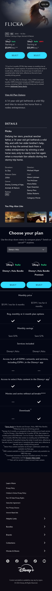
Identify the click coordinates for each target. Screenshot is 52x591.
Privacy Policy (10, 488)
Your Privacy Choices (12, 508)
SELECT (15, 55)
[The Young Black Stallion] (15, 217)
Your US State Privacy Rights (15, 498)
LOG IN (44, 4)
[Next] (47, 217)
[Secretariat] (37, 217)
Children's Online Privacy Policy (16, 493)
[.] (7, 561)
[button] (26, 518)
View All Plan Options (15, 95)
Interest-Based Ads (12, 513)
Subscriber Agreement (13, 503)
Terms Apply (9, 427)
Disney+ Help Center (33, 458)
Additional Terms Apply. (19, 86)
